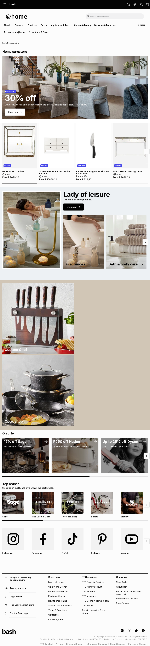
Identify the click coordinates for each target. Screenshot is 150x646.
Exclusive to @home (14, 32)
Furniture (32, 25)
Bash (4, 43)
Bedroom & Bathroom (105, 25)
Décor (44, 25)
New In (7, 25)
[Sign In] (141, 4)
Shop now (13, 112)
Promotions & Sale (38, 32)
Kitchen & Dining (82, 25)
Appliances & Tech (60, 25)
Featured (19, 25)
